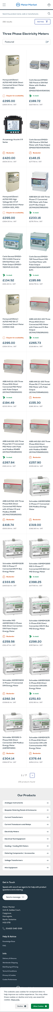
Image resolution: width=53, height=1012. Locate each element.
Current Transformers (14, 817)
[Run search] (50, 13)
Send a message (13, 897)
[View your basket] (48, 5)
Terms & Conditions (10, 971)
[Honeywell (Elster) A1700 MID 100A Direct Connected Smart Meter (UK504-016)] (13, 64)
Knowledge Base (9, 941)
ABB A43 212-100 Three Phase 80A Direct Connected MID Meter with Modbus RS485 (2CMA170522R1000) (39, 446)
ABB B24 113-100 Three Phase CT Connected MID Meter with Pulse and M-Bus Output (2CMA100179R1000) (39, 202)
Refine (40, 22)
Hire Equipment (11, 868)
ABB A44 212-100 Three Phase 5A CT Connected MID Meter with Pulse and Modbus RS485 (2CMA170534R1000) (13, 446)
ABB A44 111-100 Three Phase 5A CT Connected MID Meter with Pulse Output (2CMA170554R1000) (39, 386)
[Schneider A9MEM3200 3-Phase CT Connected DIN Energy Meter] (13, 665)
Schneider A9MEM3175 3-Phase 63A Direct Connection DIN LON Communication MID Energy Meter (39, 742)
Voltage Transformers (14, 860)
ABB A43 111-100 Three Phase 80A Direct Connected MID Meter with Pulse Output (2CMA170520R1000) (13, 386)
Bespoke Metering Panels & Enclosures (21, 810)
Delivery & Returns (9, 958)
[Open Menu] (5, 5)
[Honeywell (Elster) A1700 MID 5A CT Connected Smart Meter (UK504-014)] (13, 304)
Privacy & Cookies (9, 975)
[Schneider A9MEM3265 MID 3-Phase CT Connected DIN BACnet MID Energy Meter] (39, 548)
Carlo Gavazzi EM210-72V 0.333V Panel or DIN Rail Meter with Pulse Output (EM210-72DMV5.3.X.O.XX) (12, 261)
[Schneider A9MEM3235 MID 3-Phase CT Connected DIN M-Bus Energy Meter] (13, 548)
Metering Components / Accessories (20, 853)
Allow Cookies (38, 1006)
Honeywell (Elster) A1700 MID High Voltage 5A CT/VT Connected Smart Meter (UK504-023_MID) (13, 201)
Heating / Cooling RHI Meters (16, 846)
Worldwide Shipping (10, 963)
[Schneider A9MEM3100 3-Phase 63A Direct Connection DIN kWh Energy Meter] (39, 665)
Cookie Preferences (10, 980)
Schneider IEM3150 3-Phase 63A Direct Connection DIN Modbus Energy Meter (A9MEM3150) (13, 742)
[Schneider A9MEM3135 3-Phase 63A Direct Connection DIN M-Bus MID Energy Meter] (39, 605)
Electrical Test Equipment (15, 839)
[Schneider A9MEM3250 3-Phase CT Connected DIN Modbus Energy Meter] (39, 486)
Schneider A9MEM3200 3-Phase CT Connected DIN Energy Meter (13, 683)
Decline (20, 1006)
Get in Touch (9, 882)
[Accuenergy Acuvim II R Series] (13, 124)
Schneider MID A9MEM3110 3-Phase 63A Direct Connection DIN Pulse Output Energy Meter (12, 625)
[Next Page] (32, 775)
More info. (15, 1000)
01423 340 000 (14, 928)
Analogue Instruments (14, 803)
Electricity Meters (12, 831)
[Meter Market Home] (26, 5)
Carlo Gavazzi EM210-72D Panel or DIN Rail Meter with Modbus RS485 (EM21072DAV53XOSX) (39, 85)
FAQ (4, 946)
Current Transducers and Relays (18, 824)
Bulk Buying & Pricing (10, 967)
